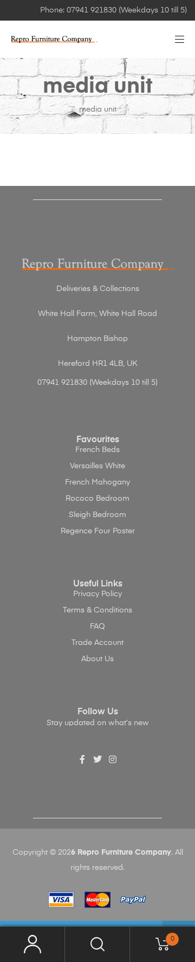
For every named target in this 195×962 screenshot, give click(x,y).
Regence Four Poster (98, 531)
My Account (32, 944)
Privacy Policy (97, 594)
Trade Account (97, 643)
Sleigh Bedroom (97, 515)
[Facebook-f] (82, 759)
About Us (97, 659)
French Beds (97, 450)
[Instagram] (112, 759)
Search (97, 944)
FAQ (97, 626)
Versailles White (97, 466)
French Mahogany (97, 482)
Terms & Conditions (97, 610)
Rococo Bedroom (97, 498)
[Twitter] (97, 759)
